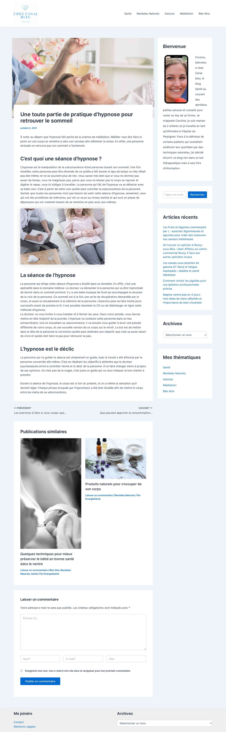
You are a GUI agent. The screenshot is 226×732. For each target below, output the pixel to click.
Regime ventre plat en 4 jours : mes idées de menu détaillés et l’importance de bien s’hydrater (182, 298)
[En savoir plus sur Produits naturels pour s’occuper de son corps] (115, 458)
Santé (127, 13)
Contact (19, 722)
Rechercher (197, 194)
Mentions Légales (25, 726)
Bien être (204, 13)
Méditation (186, 13)
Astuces (170, 13)
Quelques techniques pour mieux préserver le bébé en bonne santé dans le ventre (47, 559)
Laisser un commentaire (34, 570)
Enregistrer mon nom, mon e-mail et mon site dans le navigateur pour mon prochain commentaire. (78, 670)
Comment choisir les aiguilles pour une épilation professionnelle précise (184, 284)
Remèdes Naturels (148, 13)
